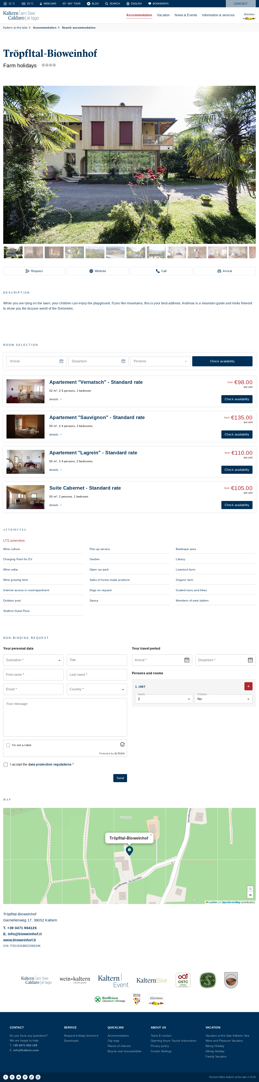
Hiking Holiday (215, 1051)
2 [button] (139, 699)
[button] (129, 165)
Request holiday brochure (81, 1035)
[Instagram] (12, 1077)
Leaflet (212, 902)
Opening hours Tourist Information (173, 1040)
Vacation (163, 15)
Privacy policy (160, 1046)
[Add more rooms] (248, 686)
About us (158, 1027)
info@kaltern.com (26, 1050)
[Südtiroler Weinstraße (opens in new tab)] (136, 999)
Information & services (218, 15)
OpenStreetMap (231, 902)
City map (113, 1040)
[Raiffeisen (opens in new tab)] (110, 999)
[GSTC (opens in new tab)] (183, 980)
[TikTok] (31, 1077)
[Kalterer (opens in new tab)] (231, 980)
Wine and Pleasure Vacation (224, 1040)
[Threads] (38, 1077)
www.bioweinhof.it (19, 940)
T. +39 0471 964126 (20, 928)
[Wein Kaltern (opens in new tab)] (75, 980)
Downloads (71, 1040)
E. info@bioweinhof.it (22, 934)
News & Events (186, 15)
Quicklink (116, 1027)
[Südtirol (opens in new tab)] (156, 999)
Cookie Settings (161, 1051)
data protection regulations (50, 764)
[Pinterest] (25, 1077)
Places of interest (119, 1046)
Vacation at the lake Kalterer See (227, 1035)
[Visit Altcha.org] (122, 745)
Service (70, 1027)
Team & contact (161, 1035)
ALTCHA (119, 753)
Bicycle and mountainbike (125, 1051)
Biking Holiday (215, 1046)
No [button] (199, 699)
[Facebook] (5, 1077)
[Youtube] (18, 1077)
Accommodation (139, 15)
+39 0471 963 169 (25, 1045)
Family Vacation (216, 1056)
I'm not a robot (21, 745)
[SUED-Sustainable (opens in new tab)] (207, 980)
